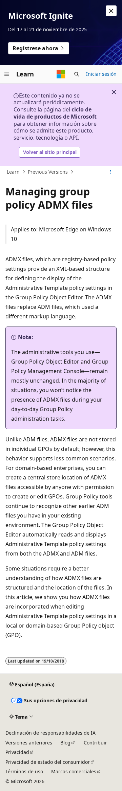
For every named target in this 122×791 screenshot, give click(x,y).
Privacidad (17, 752)
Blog (65, 742)
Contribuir (95, 742)
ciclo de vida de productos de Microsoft (55, 113)
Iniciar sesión (101, 74)
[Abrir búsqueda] (76, 74)
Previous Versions (48, 172)
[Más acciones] (111, 171)
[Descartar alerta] (111, 10)
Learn (13, 172)
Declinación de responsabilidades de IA (50, 733)
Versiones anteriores (28, 742)
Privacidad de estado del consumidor (47, 762)
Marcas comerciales (73, 771)
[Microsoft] (61, 74)
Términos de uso (24, 771)
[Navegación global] (7, 74)
